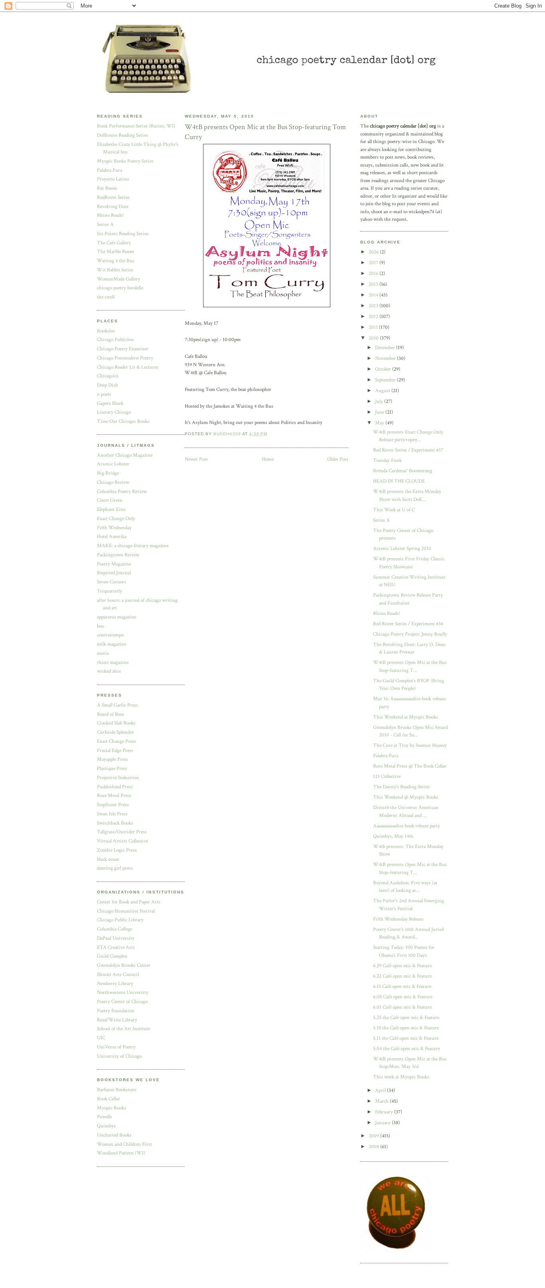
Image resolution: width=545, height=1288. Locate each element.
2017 (374, 262)
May (380, 423)
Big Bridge (108, 473)
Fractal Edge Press (115, 750)
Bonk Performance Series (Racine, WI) (136, 126)
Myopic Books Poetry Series (125, 161)
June (380, 412)
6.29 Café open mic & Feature (402, 965)
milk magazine (111, 644)
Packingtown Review (118, 555)
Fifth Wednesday (114, 527)
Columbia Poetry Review (122, 491)
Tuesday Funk (387, 460)
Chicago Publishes (115, 339)
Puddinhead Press (115, 786)
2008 (374, 1146)
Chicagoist (107, 376)
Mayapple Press (112, 759)
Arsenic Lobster (113, 464)
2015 (374, 284)
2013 (374, 305)
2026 (374, 252)
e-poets (104, 394)
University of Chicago (119, 1056)
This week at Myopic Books (401, 1077)
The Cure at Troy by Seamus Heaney (410, 745)
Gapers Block (110, 403)
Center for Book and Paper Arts (128, 902)
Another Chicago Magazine (124, 455)
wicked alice (109, 671)
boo (100, 626)
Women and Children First (124, 1144)
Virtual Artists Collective (122, 841)
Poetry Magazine (114, 564)
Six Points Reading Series (122, 233)
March (382, 1101)
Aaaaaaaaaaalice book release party (406, 826)
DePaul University (115, 938)
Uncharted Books (114, 1135)
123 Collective (387, 776)
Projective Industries (118, 777)
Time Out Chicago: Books (123, 421)
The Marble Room (115, 251)
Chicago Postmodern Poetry (125, 358)
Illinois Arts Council (118, 974)
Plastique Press (112, 768)
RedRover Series (113, 197)
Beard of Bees (110, 714)
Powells (104, 1116)
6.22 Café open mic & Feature (402, 976)
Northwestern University (122, 992)
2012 (374, 316)
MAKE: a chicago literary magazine (132, 545)
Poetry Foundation (115, 1010)
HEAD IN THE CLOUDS (399, 481)
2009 (374, 1136)
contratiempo (110, 635)
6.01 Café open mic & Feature (402, 1007)
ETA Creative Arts (116, 947)
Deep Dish (107, 385)
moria (103, 653)
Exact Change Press (116, 741)
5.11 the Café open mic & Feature (405, 1038)
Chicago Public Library (120, 920)
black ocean (108, 859)
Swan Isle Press (112, 814)
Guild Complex (112, 956)
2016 (374, 273)
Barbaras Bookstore (116, 1089)
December (385, 347)
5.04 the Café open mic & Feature (406, 1048)
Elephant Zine (111, 509)
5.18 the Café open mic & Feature (406, 1028)
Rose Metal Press (114, 795)
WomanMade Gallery (118, 279)
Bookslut (106, 331)
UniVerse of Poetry (116, 1047)
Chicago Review (113, 482)
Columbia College (114, 929)
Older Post (337, 459)
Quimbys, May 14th (393, 836)
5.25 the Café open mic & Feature (406, 1017)
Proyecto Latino (113, 179)
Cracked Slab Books (116, 723)
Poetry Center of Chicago (122, 1001)
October (383, 369)
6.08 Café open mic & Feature (402, 996)
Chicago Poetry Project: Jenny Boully (410, 634)
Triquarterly (109, 591)
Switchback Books (115, 823)
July (379, 401)
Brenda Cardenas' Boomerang (402, 470)
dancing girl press (115, 868)
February (384, 1112)
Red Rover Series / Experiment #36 (408, 623)
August (383, 390)
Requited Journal (114, 572)
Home (268, 459)
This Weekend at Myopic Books (405, 717)
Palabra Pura (109, 170)
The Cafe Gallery (114, 243)
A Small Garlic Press (117, 705)
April (381, 1090)
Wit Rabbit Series (115, 270)
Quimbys (106, 1126)
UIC (101, 1038)
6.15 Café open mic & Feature (402, 986)
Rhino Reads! (110, 215)
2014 (374, 295)
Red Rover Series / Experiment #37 (408, 450)
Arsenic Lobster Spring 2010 (402, 548)
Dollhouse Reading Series (122, 135)
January (383, 1122)
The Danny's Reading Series (401, 786)
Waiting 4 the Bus (115, 260)
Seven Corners (111, 582)
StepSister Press (113, 804)
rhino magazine (112, 662)
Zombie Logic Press (117, 850)
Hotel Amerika (111, 536)
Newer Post (196, 459)
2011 (374, 327)
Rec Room (107, 188)
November (386, 358)
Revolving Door (113, 206)
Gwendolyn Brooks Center (123, 965)
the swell (106, 297)
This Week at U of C (394, 510)
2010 (374, 338)
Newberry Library (115, 983)
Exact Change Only (116, 518)
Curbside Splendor (115, 732)
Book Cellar (108, 1099)
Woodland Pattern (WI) (121, 1153)
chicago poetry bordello (120, 288)
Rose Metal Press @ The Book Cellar (409, 766)
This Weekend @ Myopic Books (405, 797)
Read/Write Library (117, 1020)
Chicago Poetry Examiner (122, 349)
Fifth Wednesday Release (398, 919)
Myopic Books (111, 1108)
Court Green (109, 500)
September (386, 380)
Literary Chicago (114, 412)
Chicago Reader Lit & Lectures (127, 367)
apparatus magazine (116, 617)
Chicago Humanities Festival (126, 911)
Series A (105, 224)
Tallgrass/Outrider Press (122, 832)
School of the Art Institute (123, 1028)
